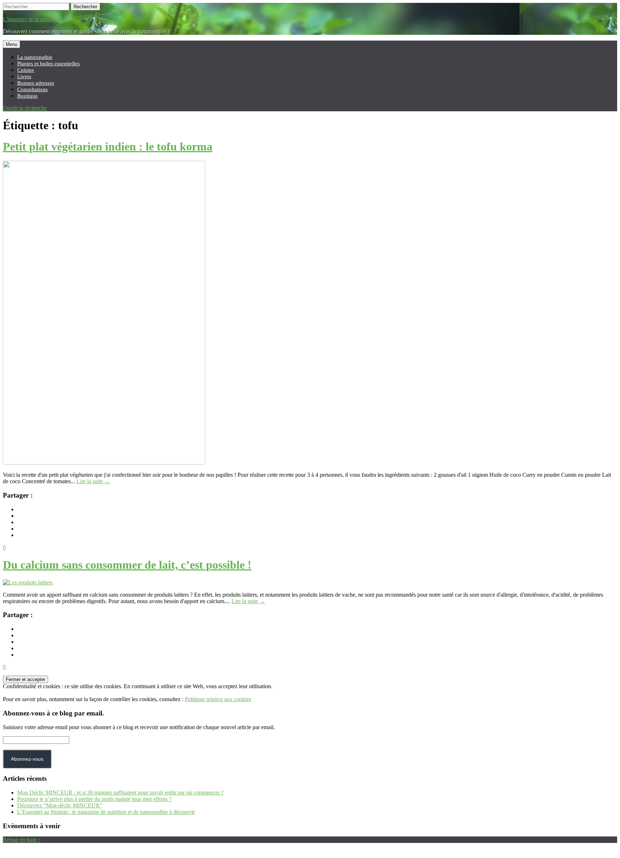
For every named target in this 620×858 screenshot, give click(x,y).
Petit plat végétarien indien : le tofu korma (107, 146)
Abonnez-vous (27, 759)
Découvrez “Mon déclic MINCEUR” (59, 805)
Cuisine (25, 70)
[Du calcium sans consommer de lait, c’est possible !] (28, 582)
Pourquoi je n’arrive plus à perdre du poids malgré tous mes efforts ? (94, 799)
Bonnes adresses (35, 83)
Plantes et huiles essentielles (48, 63)
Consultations (32, 89)
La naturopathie (34, 57)
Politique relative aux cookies (218, 699)
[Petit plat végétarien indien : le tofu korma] (104, 463)
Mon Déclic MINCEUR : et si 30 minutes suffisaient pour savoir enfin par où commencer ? (120, 792)
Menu (11, 44)
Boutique (27, 96)
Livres (24, 76)
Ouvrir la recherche (25, 108)
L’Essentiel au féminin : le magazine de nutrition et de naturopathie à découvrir (106, 812)
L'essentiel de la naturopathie (35, 19)
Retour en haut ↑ (22, 839)
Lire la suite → (93, 481)
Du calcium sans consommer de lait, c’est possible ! (127, 564)
